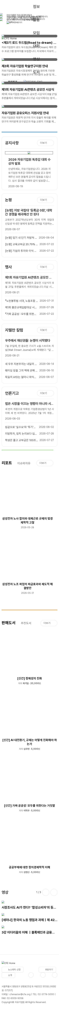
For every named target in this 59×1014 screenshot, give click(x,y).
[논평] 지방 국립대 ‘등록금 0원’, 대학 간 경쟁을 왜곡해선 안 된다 (28, 212)
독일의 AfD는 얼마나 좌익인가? (21, 377)
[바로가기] (29, 154)
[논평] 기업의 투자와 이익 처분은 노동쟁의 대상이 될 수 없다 (21, 251)
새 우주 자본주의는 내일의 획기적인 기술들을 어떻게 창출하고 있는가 (21, 364)
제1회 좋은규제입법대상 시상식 (21, 307)
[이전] (45, 892)
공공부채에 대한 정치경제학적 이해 (29, 867)
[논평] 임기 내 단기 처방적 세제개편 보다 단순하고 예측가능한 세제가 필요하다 (21, 238)
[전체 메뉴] (53, 82)
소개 (10, 975)
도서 (36, 72)
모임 (36, 32)
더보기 (43, 142)
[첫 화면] (8, 964)
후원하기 (49, 969)
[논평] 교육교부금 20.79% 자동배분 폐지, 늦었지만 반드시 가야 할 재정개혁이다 (21, 244)
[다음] (53, 892)
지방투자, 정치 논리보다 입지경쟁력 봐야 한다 (21, 434)
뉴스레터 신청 (14, 969)
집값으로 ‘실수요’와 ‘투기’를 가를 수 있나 (20, 427)
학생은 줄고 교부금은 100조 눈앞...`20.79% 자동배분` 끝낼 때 (21, 440)
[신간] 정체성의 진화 (29, 678)
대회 (36, 46)
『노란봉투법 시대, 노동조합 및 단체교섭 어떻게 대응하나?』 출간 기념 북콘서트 (21, 301)
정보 (36, 6)
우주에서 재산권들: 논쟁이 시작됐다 (27, 340)
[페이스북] (31, 975)
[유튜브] (43, 975)
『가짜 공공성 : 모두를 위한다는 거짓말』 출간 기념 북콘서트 (21, 314)
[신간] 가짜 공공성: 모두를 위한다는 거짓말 (29, 805)
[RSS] (54, 975)
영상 (36, 59)
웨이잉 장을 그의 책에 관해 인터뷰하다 (21, 370)
